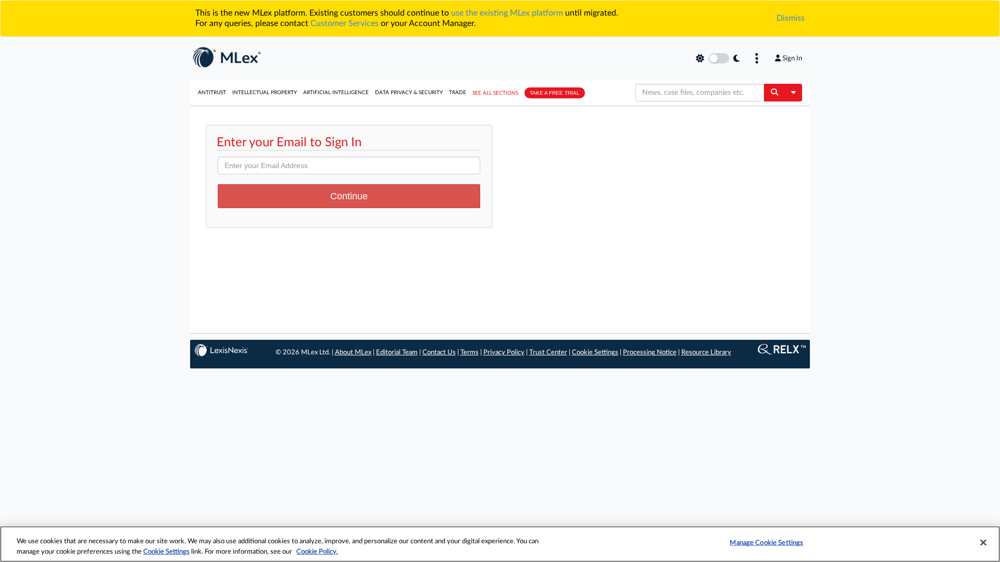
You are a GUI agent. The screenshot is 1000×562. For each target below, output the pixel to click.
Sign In (792, 58)
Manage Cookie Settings (766, 543)
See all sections (495, 93)
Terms (469, 352)
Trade (457, 92)
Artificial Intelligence (336, 92)
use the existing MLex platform (507, 13)
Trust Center (548, 352)
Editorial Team (397, 352)
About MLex (353, 352)
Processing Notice (650, 352)
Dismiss (791, 18)
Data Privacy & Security (409, 92)
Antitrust (212, 92)
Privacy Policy (503, 352)
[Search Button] (774, 92)
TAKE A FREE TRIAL (555, 93)
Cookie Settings (595, 352)
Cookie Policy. (317, 551)
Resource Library (706, 352)
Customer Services (344, 23)
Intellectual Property (264, 92)
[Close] (983, 542)
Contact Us (439, 352)
